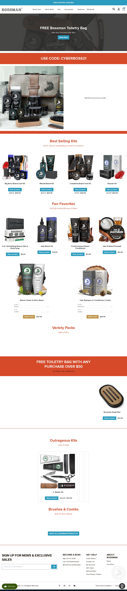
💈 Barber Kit (57, 492)
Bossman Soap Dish (112, 412)
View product (15, 190)
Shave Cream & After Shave (32, 300)
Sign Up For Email (69, 558)
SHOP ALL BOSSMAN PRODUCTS (63, 533)
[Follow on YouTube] (74, 585)
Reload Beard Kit (47, 183)
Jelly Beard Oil (47, 246)
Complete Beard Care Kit (80, 183)
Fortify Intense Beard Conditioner (80, 247)
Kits (59, 9)
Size (15, 309)
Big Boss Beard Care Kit (15, 183)
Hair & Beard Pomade (112, 246)
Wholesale (90, 9)
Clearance (81, 9)
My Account (90, 565)
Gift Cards (90, 568)
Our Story (110, 564)
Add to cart (28, 317)
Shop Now (63, 37)
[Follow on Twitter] (69, 585)
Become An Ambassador (72, 565)
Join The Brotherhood (71, 562)
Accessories (69, 9)
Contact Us (90, 562)
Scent (16, 304)
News (109, 561)
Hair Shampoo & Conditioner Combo (95, 300)
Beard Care (37, 9)
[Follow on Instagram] (64, 585)
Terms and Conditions (103, 586)
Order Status (91, 558)
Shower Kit (112, 183)
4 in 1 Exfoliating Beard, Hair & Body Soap (15, 247)
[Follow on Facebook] (59, 585)
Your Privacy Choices (93, 574)
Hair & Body (49, 9)
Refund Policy (91, 571)
